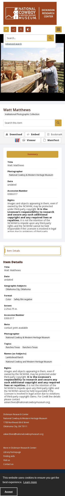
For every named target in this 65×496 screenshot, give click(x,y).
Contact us (8, 464)
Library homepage (12, 452)
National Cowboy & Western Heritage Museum (31, 175)
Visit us (6, 460)
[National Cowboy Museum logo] (30, 13)
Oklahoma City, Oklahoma (18, 289)
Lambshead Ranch (14, 357)
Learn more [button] (30, 482)
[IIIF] (17, 140)
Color (8, 299)
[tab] (32, 154)
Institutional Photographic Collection (22, 114)
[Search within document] (58, 123)
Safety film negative (23, 299)
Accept (9, 491)
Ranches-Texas (13, 347)
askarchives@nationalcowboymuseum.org (23, 434)
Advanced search (13, 43)
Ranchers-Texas (30, 347)
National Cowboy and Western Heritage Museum (29, 361)
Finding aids (9, 456)
